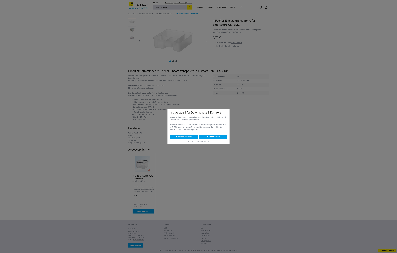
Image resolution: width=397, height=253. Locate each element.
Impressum (207, 141)
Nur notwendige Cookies (184, 137)
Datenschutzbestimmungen (195, 141)
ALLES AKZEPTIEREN (213, 137)
